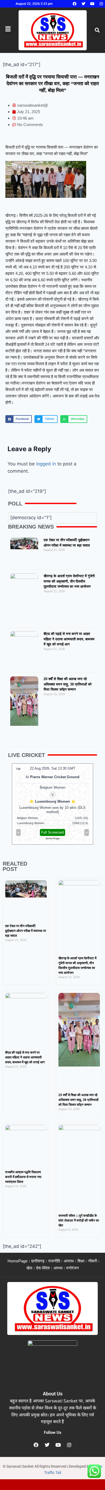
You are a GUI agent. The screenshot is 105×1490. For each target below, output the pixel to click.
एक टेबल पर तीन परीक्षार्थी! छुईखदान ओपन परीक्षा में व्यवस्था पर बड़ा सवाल (25, 931)
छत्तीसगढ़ (37, 1261)
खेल (29, 1268)
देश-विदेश (43, 1268)
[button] (97, 30)
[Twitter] (83, 4)
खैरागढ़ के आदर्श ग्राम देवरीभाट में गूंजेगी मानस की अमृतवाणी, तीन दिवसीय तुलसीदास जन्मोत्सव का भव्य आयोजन (69, 581)
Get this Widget (53, 838)
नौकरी (92, 1261)
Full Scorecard (52, 832)
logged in (46, 463)
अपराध (69, 1261)
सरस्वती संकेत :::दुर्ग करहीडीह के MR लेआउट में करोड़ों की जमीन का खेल (78, 1220)
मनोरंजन (72, 1268)
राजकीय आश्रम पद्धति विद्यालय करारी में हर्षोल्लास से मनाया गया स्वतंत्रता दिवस (23, 1177)
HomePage (17, 1261)
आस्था (58, 1268)
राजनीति (54, 1261)
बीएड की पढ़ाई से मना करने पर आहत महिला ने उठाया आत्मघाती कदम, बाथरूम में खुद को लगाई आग (69, 639)
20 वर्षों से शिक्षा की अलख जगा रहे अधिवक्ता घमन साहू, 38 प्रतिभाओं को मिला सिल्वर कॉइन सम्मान (68, 684)
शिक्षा (81, 1261)
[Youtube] (92, 4)
